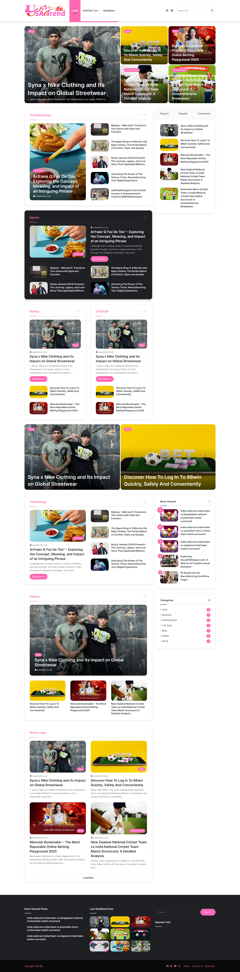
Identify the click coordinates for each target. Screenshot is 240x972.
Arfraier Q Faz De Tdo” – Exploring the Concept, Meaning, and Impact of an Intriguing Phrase (118, 236)
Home (75, 10)
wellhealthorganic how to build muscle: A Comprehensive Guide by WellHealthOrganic (128, 193)
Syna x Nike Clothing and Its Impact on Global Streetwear (194, 129)
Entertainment (132, 70)
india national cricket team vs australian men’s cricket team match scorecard (195, 530)
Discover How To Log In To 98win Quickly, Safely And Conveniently (143, 55)
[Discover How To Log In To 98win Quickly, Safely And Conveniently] (144, 45)
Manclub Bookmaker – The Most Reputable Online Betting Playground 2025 (64, 407)
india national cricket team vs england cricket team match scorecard (195, 545)
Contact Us (90, 10)
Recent (164, 113)
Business (108, 10)
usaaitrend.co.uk (43, 196)
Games (107, 115)
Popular (183, 113)
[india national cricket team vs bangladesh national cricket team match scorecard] (169, 515)
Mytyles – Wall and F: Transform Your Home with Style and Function (128, 128)
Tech (126, 115)
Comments (204, 113)
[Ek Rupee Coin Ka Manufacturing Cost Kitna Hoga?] (169, 577)
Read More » (99, 259)
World (133, 115)
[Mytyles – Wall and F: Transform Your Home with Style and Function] (100, 129)
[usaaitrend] (44, 10)
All (89, 115)
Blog (31, 31)
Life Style (116, 115)
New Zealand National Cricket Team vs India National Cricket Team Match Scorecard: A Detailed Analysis (141, 89)
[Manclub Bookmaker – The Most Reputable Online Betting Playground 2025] (39, 408)
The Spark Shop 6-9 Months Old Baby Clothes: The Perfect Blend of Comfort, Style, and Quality (129, 144)
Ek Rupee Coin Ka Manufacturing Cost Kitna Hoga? (195, 576)
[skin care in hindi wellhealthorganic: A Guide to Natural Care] (140, 946)
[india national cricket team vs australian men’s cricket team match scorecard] (169, 532)
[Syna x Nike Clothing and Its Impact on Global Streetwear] (72, 64)
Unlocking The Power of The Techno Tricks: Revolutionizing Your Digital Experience (128, 177)
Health (165, 636)
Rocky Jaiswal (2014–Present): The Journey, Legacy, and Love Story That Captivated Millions (128, 161)
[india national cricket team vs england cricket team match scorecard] (169, 546)
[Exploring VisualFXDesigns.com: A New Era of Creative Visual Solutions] (169, 561)
